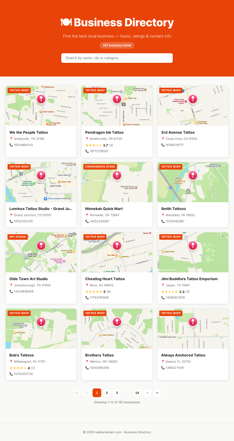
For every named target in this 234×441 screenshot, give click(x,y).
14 (137, 393)
